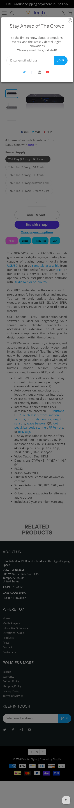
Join (60, 60)
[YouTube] (47, 72)
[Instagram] (39, 72)
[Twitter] (24, 72)
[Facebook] (32, 72)
